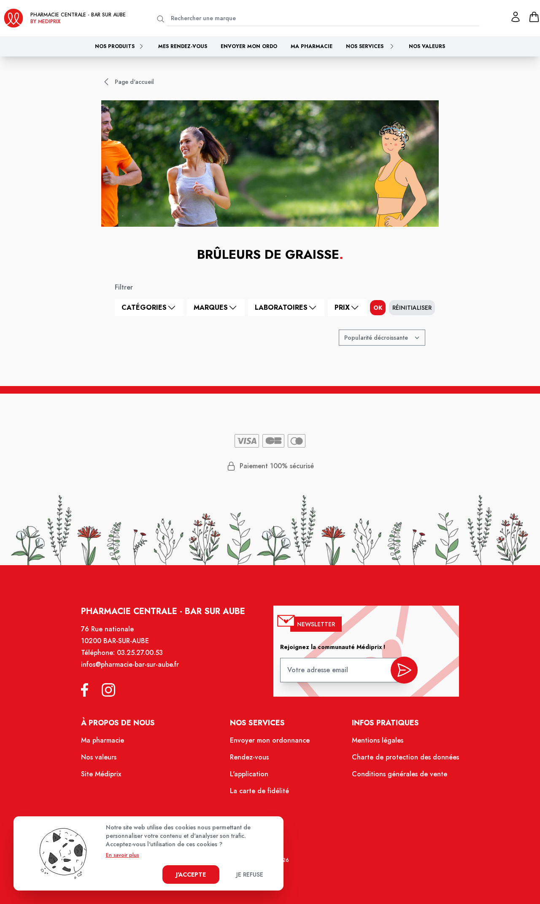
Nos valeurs (427, 46)
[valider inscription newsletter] (404, 670)
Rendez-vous (249, 757)
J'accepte (191, 874)
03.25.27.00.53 (140, 652)
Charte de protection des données (405, 757)
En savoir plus (122, 855)
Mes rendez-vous (182, 46)
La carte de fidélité (259, 791)
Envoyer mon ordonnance (270, 740)
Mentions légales (377, 740)
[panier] (534, 17)
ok (377, 307)
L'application (249, 774)
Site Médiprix (101, 774)
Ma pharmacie (311, 46)
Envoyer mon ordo (249, 46)
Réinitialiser (412, 307)
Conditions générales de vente (399, 774)
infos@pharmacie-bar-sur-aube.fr (130, 664)
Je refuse (249, 874)
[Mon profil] (515, 17)
